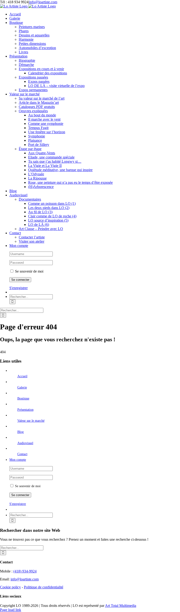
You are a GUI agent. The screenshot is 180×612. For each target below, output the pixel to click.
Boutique (23, 398)
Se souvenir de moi (28, 271)
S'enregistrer (18, 288)
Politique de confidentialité (43, 587)
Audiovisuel (25, 443)
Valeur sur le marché (31, 420)
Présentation (25, 409)
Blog (20, 432)
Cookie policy (10, 587)
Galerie (22, 387)
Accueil (22, 376)
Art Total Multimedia (120, 606)
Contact (22, 454)
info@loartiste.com (43, 2)
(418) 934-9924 (25, 571)
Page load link (10, 610)
